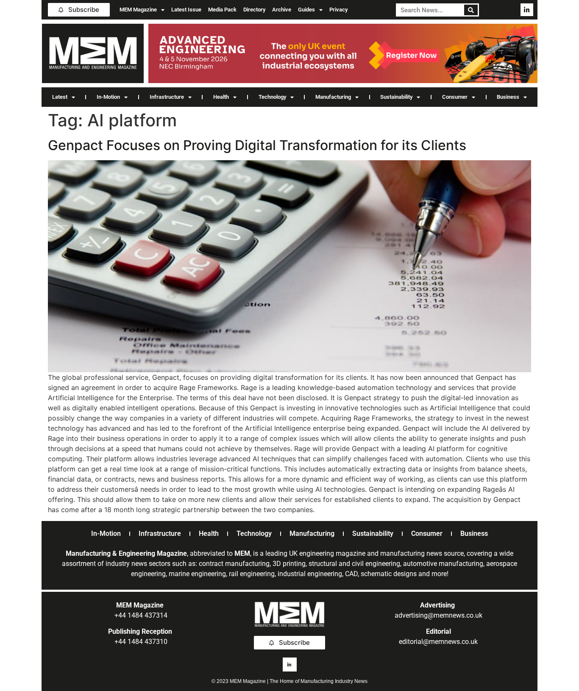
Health (221, 97)
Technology (272, 97)
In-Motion (108, 97)
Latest (59, 97)
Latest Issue (186, 9)
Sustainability (396, 97)
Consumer (455, 97)
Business (508, 97)
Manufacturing (333, 97)
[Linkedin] (527, 9)
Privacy (338, 9)
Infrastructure (167, 97)
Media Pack (222, 9)
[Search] (471, 10)
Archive (281, 9)
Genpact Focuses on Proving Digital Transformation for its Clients (257, 145)
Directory (254, 9)
